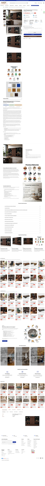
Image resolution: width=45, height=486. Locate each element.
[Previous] (23, 22)
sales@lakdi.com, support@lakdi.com (10, 451)
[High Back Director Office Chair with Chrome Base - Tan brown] (30, 281)
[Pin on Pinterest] (30, 38)
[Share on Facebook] (26, 38)
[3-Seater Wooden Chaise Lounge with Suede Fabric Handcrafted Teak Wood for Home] (26, 386)
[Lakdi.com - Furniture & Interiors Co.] (7, 356)
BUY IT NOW (33, 34)
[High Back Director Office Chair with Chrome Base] (33, 278)
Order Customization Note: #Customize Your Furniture (29, 27)
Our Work (4, 0)
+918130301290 (9, 452)
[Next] (42, 22)
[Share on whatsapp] (28, 38)
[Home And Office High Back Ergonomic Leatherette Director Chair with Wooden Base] (3, 278)
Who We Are (1, 0)
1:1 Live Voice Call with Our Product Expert (33, 36)
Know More (31, 24)
